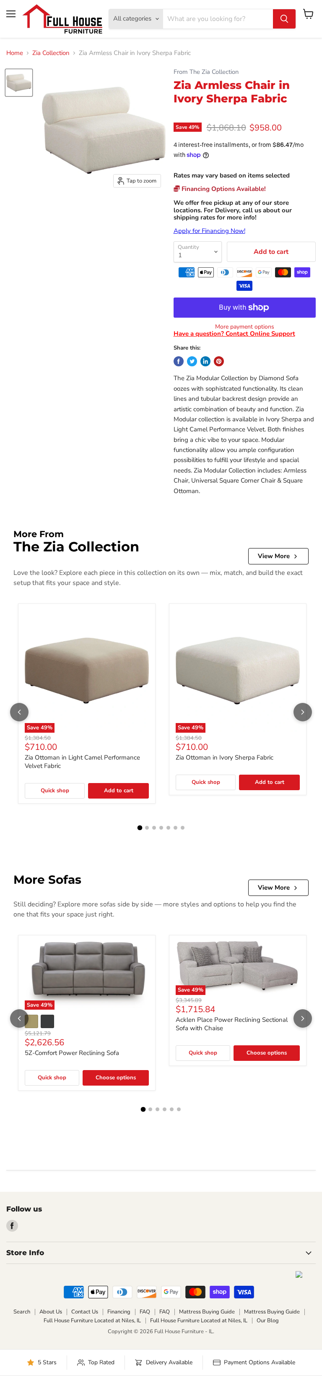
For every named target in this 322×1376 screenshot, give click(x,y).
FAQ (145, 1312)
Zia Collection (51, 53)
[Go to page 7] (182, 828)
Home (14, 53)
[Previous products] (19, 712)
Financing (118, 1312)
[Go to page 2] (147, 828)
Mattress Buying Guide (207, 1312)
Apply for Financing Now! (209, 231)
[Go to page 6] (175, 828)
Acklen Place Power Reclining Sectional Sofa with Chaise (232, 1024)
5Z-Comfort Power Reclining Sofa (72, 1053)
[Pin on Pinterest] (219, 361)
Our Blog (268, 1320)
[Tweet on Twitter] (192, 361)
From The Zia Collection (206, 72)
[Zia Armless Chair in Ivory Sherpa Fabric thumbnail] (18, 82)
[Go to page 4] (161, 828)
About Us (50, 1312)
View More (274, 556)
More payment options (244, 327)
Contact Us (84, 1312)
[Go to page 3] (154, 828)
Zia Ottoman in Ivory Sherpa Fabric (224, 757)
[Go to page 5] (168, 828)
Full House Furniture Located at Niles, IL (92, 1320)
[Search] (284, 19)
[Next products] (302, 712)
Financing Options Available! (223, 189)
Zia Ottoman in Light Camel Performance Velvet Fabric (82, 761)
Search (21, 1312)
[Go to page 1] (139, 827)
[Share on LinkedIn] (205, 361)
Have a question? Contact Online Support (234, 333)
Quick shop (55, 790)
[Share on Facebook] (179, 361)
